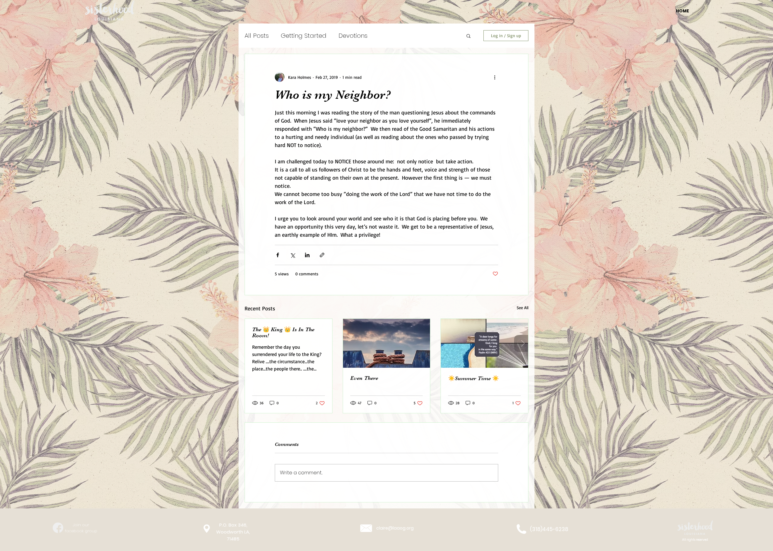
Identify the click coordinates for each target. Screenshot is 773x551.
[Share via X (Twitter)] (292, 255)
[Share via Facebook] (278, 255)
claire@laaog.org (395, 528)
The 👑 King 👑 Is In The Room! (283, 332)
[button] (468, 35)
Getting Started (303, 35)
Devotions (352, 35)
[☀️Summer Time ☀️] (484, 343)
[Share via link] (322, 255)
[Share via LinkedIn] (307, 255)
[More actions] (494, 77)
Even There (364, 378)
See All (522, 307)
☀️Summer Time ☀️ (473, 378)
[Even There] (386, 343)
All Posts (257, 35)
